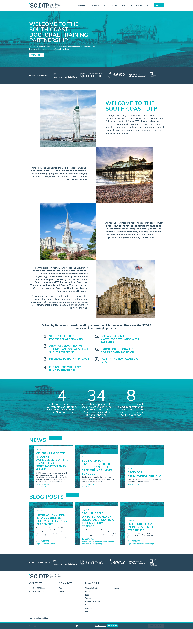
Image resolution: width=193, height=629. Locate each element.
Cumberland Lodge (147, 544)
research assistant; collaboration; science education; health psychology (98, 543)
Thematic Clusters (99, 5)
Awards (47, 487)
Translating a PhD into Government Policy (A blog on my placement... (51, 519)
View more (36, 55)
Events (149, 5)
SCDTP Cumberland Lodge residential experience (141, 527)
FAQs (87, 611)
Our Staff (88, 608)
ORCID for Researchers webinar (144, 474)
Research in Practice (93, 601)
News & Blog (126, 5)
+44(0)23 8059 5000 (37, 588)
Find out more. (100, 626)
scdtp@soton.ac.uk (36, 591)
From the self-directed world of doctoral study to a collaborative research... (98, 520)
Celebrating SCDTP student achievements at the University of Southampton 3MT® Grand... (52, 461)
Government (44, 544)
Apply (159, 5)
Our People (83, 5)
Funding (114, 5)
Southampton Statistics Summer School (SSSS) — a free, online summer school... (97, 467)
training (88, 487)
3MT (42, 487)
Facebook (62, 588)
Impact (52, 544)
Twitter (62, 591)
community (135, 544)
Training (139, 5)
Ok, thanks (112, 626)
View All (55, 438)
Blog (87, 595)
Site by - (32, 618)
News (87, 591)
